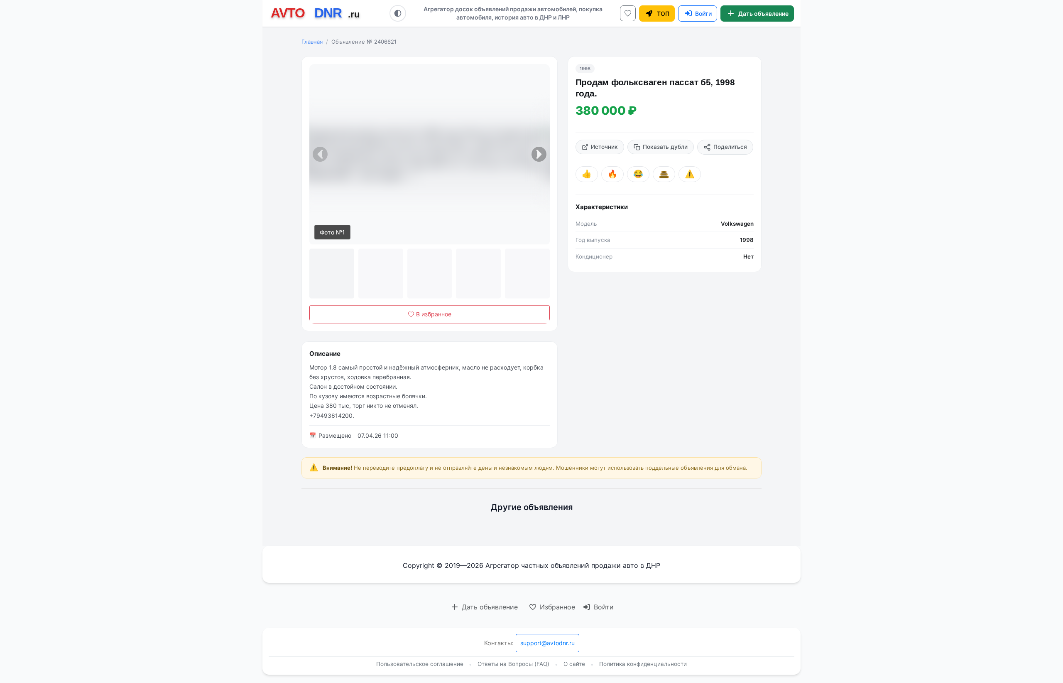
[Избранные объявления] (628, 13)
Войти (603, 607)
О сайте (574, 664)
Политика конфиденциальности (643, 664)
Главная (312, 41)
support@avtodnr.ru (547, 642)
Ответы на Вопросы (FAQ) (513, 664)
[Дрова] (664, 174)
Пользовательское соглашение (419, 664)
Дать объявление (489, 607)
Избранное (556, 607)
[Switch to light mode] (397, 13)
